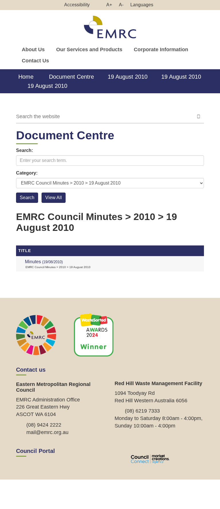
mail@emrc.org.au (47, 432)
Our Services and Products (89, 49)
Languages (141, 4)
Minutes (44, 261)
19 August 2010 (128, 77)
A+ (110, 6)
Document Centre (71, 77)
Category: (27, 173)
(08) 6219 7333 (142, 411)
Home (26, 77)
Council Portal (35, 451)
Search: (24, 150)
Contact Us (35, 61)
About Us (33, 49)
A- (122, 6)
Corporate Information (161, 49)
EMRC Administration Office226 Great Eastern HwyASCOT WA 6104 (48, 407)
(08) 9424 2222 (43, 425)
